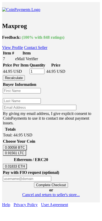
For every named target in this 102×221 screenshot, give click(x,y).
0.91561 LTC (14, 153)
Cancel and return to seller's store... (51, 194)
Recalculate (14, 78)
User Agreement (54, 204)
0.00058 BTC (15, 148)
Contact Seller (35, 47)
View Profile (12, 47)
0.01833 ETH (15, 166)
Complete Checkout (51, 185)
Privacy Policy (26, 204)
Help (6, 204)
